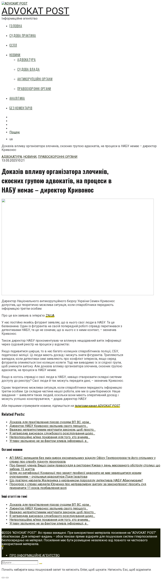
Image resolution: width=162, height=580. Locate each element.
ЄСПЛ (13, 45)
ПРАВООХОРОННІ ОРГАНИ (34, 88)
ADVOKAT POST (35, 11)
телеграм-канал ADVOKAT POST (97, 406)
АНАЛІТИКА (17, 98)
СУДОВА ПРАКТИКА (22, 35)
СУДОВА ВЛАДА (28, 69)
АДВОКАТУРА (26, 59)
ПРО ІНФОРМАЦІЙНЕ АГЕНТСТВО (34, 555)
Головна (15, 26)
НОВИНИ (15, 55)
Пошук (14, 132)
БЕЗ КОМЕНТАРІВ (20, 108)
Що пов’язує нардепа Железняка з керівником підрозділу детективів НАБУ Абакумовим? (76, 480)
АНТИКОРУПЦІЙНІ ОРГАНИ (35, 79)
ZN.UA (50, 315)
